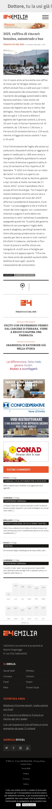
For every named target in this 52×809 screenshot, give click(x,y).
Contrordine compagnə (15, 501)
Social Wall (9, 671)
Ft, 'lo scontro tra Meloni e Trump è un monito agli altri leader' (23, 717)
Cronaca (19, 275)
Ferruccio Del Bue (13, 44)
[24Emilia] (20, 17)
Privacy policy (29, 805)
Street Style (32, 687)
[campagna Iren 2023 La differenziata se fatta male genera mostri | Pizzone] (26, 27)
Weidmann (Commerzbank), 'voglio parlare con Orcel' (25, 707)
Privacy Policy (39, 761)
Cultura (30, 676)
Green (29, 682)
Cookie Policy (26, 764)
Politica (30, 671)
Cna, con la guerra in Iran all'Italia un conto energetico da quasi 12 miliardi (25, 726)
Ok (18, 805)
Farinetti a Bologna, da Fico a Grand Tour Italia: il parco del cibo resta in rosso (26, 523)
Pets (5, 687)
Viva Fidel (8, 546)
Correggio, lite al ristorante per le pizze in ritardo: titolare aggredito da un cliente (26, 481)
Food (5, 682)
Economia (30, 275)
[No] (48, 798)
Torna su (25, 622)
